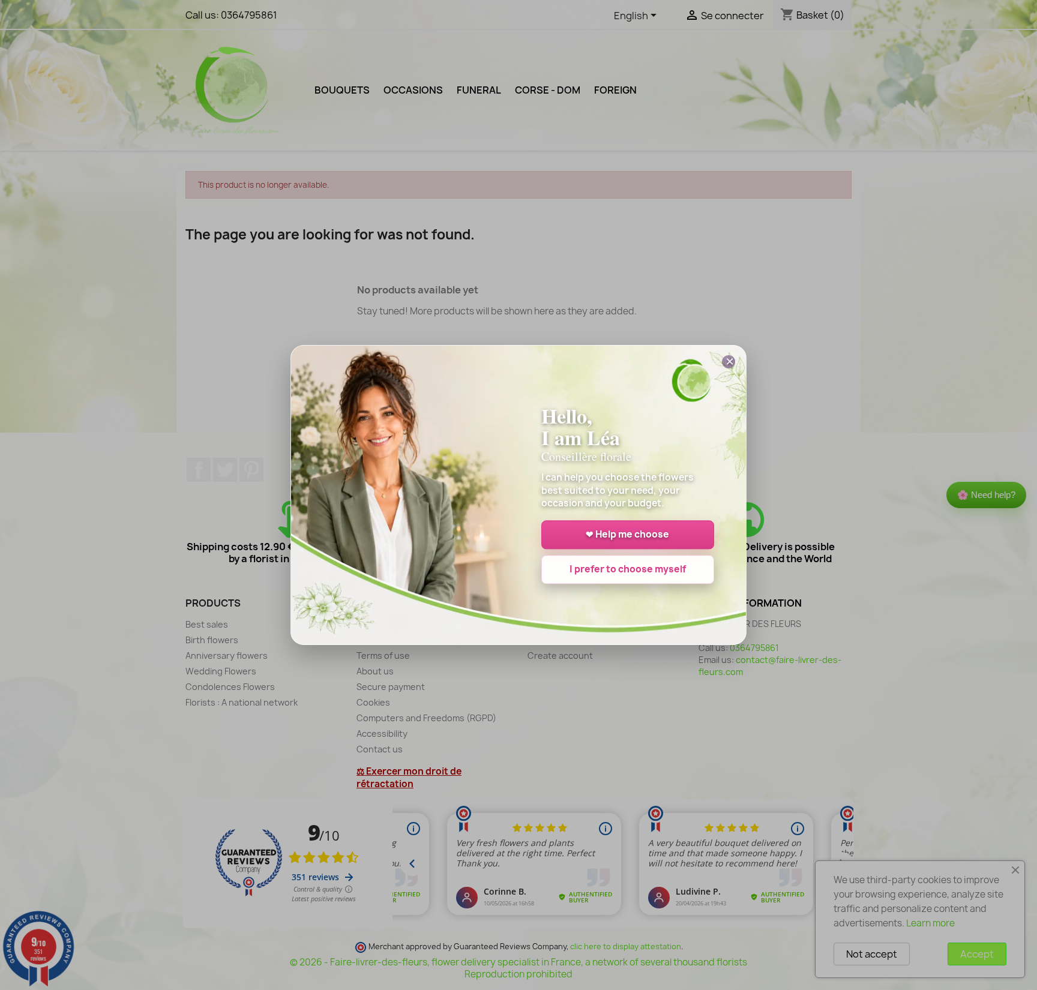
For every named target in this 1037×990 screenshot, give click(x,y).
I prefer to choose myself (628, 569)
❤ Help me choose (627, 535)
